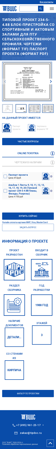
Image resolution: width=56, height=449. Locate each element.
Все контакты (46, 2)
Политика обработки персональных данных (20, 444)
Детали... (14, 337)
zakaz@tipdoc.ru (31, 432)
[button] (51, 81)
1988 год (41, 305)
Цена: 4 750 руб (26, 191)
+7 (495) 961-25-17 (28, 425)
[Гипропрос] (14, 270)
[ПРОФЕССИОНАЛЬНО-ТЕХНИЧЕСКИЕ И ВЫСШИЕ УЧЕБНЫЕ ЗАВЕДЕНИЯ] (14, 305)
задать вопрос (28, 227)
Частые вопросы (28, 141)
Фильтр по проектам (28, 393)
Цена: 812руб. (18, 176)
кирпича (14, 370)
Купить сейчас (28, 216)
